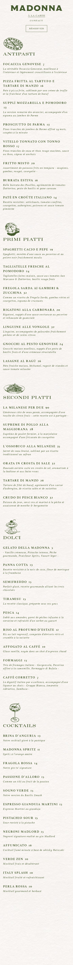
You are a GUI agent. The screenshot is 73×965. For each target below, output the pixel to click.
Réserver (36, 29)
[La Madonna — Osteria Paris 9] (36, 8)
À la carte (36, 16)
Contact (36, 21)
